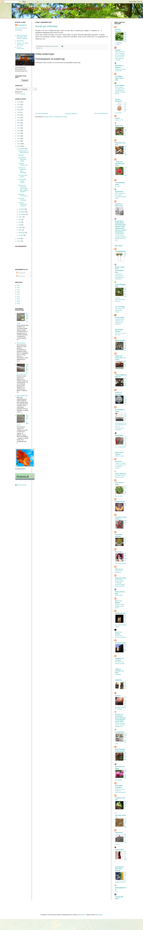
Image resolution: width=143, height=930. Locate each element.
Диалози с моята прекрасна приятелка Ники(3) (120, 790)
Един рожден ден (22, 395)
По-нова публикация (41, 113)
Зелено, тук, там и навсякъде (22, 43)
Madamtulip (20, 41)
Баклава (21, 155)
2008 (19, 238)
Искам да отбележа (46, 26)
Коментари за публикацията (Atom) (56, 117)
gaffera (83, 914)
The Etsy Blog (119, 317)
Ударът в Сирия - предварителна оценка (120, 606)
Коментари (21, 276)
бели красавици (125, 382)
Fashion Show (119, 850)
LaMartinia (118, 680)
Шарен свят (119, 125)
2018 (19, 123)
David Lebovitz (119, 85)
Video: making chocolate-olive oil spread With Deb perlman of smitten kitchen (120, 90)
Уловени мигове (120, 643)
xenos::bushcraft (120, 474)
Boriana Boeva (22, 25)
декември (22, 148)
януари (21, 235)
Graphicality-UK (120, 613)
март (20, 230)
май (20, 225)
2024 (19, 107)
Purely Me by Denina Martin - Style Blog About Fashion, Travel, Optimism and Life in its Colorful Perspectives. (120, 226)
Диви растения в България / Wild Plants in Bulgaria (22, 37)
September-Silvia (120, 578)
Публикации (22, 273)
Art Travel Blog (120, 307)
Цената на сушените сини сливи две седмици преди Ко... (23, 188)
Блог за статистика (20, 47)
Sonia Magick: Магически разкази (119, 868)
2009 (19, 146)
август (21, 217)
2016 (19, 128)
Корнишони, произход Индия (22, 159)
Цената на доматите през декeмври (22, 170)
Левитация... (119, 552)
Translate (22, 94)
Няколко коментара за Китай (22, 204)
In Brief (117, 118)
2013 (19, 136)
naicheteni (118, 461)
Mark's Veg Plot (120, 340)
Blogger (100, 914)
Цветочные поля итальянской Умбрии (119, 310)
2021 (19, 115)
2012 (19, 138)
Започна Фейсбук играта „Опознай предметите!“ (120, 725)
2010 (19, 144)
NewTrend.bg (119, 191)
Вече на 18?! (125, 364)
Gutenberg (118, 674)
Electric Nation (119, 595)
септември (22, 214)
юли (20, 219)
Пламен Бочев (120, 501)
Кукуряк (117, 50)
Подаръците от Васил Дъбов (23, 151)
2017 (19, 125)
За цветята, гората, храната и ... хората (57, 8)
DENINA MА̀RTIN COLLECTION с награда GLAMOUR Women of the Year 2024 (120, 237)
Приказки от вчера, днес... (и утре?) (120, 357)
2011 (19, 141)
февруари (22, 232)
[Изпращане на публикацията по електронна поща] (62, 46)
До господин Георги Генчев (22, 181)
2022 (19, 112)
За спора (117, 186)
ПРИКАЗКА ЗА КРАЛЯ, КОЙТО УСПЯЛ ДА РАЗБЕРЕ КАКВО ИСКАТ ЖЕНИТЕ (120, 583)
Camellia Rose (119, 732)
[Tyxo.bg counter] (20, 485)
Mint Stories (119, 246)
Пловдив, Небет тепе (22, 164)
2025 (19, 104)
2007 (19, 241)
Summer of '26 (119, 120)
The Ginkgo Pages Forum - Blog (119, 78)
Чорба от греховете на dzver (119, 670)
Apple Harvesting (125, 756)
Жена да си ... (119, 569)
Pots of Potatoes (125, 805)
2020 (19, 117)
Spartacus (125, 522)
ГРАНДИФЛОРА (120, 251)
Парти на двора (125, 685)
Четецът (118, 695)
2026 (19, 102)
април (21, 227)
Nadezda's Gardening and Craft (119, 163)
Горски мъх (119, 832)
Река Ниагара (21, 343)
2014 (19, 133)
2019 (19, 120)
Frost (116, 891)
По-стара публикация (101, 113)
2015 (19, 130)
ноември (21, 209)
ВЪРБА (125, 254)
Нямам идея (119, 435)
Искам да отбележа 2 (22, 195)
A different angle (119, 456)
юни (20, 222)
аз (41, 48)
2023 (19, 110)
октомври (22, 212)
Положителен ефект (22, 176)
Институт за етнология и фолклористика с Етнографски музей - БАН (120, 718)
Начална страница (71, 113)
